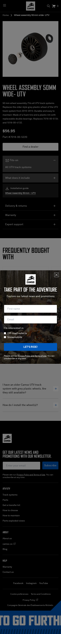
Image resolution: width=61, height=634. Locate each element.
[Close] (56, 275)
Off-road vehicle (17, 333)
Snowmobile (14, 337)
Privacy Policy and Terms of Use (32, 356)
